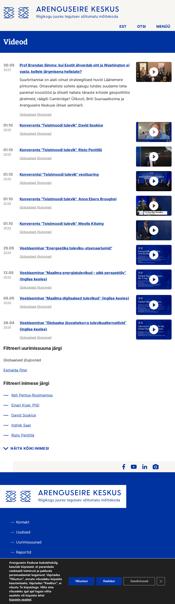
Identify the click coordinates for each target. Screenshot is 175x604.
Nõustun (81, 581)
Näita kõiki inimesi (29, 448)
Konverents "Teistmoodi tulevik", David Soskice (61, 125)
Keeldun (109, 581)
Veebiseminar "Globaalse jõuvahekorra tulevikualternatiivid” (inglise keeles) (73, 325)
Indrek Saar (21, 425)
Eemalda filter (15, 370)
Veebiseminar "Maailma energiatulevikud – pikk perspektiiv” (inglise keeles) (73, 275)
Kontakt (22, 522)
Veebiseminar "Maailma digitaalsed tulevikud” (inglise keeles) (74, 298)
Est (122, 26)
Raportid (23, 552)
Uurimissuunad (28, 542)
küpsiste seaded (20, 600)
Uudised (23, 532)
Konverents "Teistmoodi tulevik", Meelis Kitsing (62, 223)
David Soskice (23, 415)
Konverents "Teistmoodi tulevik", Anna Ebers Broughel (68, 199)
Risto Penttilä (22, 435)
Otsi (141, 26)
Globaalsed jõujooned (35, 114)
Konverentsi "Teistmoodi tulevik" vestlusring (59, 174)
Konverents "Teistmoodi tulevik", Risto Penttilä (61, 149)
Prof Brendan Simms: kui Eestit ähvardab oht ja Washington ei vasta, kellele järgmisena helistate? (74, 68)
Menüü (163, 26)
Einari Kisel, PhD (25, 405)
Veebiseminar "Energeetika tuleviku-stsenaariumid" (66, 248)
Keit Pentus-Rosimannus (32, 395)
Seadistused (139, 581)
